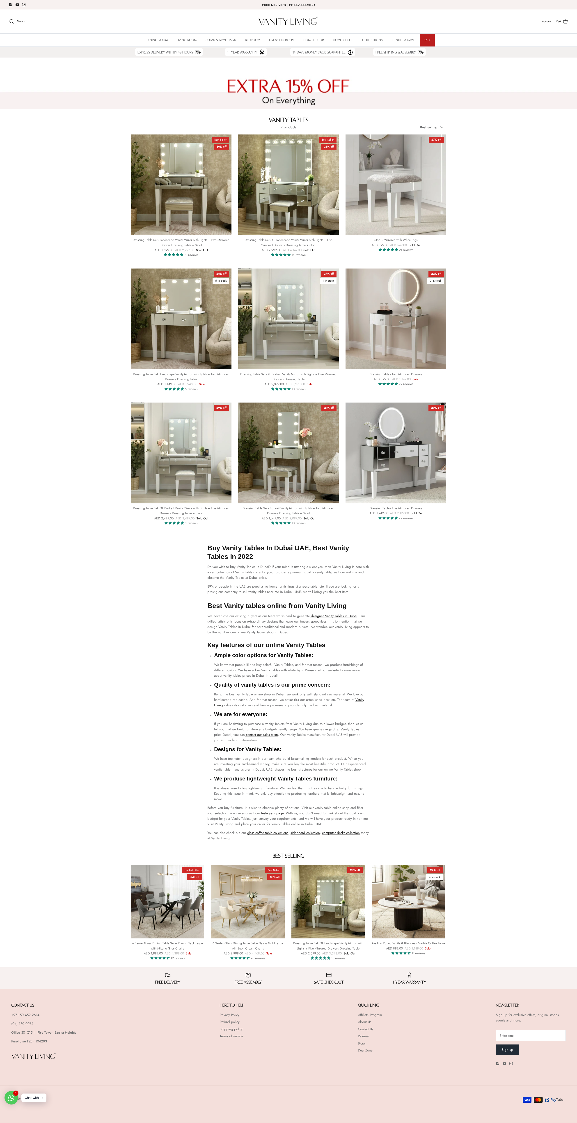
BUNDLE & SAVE (403, 40)
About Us (364, 1021)
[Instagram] (23, 4)
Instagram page (272, 813)
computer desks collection (341, 832)
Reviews (363, 1036)
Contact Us (365, 1029)
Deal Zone (365, 1050)
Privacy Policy (229, 1014)
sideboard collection (305, 832)
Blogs (362, 1043)
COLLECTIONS (372, 40)
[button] (174, 254)
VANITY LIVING (31, 1099)
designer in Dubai (334, 616)
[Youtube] (17, 4)
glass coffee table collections (267, 832)
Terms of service (231, 1036)
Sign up (507, 1049)
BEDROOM (252, 40)
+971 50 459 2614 (25, 1014)
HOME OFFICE (343, 40)
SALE (427, 40)
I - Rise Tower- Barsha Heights (55, 1032)
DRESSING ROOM (281, 40)
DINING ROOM (157, 40)
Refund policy (230, 1021)
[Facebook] (10, 4)
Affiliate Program (370, 1014)
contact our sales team (262, 734)
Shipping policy (231, 1029)
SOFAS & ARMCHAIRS (221, 40)
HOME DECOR (313, 40)
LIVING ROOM (187, 40)
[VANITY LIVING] (288, 21)
